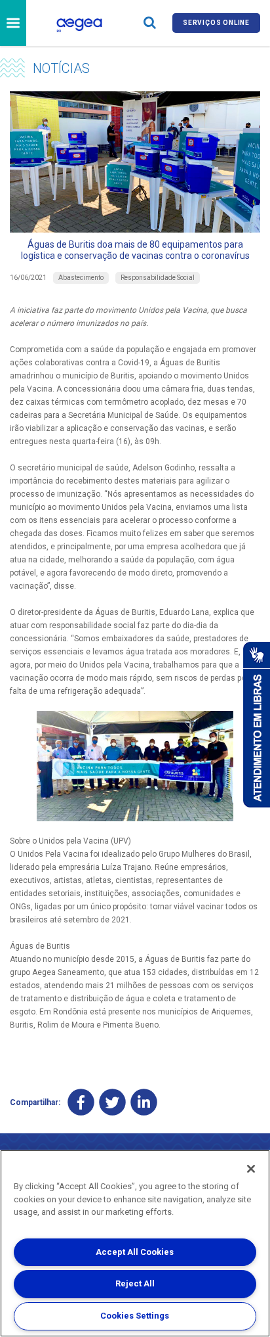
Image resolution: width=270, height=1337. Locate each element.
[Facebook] (81, 1102)
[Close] (251, 1168)
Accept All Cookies (135, 1252)
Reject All (135, 1283)
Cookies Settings (134, 1316)
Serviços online (216, 22)
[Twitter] (112, 1102)
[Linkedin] (143, 1102)
